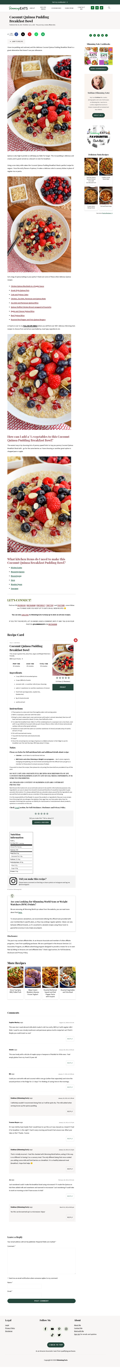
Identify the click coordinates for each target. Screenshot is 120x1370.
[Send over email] (43, 34)
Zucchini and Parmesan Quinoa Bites (24, 303)
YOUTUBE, (61, 605)
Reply (70, 1039)
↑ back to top (56, 1345)
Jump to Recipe (17, 41)
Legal (17, 807)
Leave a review (41, 822)
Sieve (13, 580)
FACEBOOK (21, 605)
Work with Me (79, 1331)
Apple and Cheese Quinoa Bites (22, 311)
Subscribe (69, 8)
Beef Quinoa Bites (18, 315)
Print (63, 687)
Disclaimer (8, 1331)
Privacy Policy (10, 1328)
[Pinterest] (59, 1329)
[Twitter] (59, 1335)
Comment (11, 1246)
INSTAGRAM (31, 605)
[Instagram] (66, 1329)
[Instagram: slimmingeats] (14, 881)
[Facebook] (45, 1329)
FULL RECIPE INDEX (30, 326)
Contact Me (81, 8)
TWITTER (49, 605)
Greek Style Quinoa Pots (20, 290)
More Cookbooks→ (98, 69)
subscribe (25, 615)
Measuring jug (16, 576)
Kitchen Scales (16, 567)
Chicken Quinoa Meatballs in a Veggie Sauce (27, 286)
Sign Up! (77, 1334)
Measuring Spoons (17, 572)
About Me (77, 1325)
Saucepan (14, 588)
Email (9, 1291)
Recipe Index (43, 8)
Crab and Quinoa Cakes (19, 294)
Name (10, 1282)
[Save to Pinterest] (30, 34)
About (32, 8)
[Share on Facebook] (17, 34)
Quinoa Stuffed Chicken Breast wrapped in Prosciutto (31, 307)
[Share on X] (24, 34)
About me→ (98, 115)
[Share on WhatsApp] (37, 34)
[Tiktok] (52, 1335)
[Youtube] (52, 1329)
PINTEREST (41, 605)
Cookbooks (56, 8)
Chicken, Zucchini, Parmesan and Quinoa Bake (28, 299)
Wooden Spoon (16, 584)
